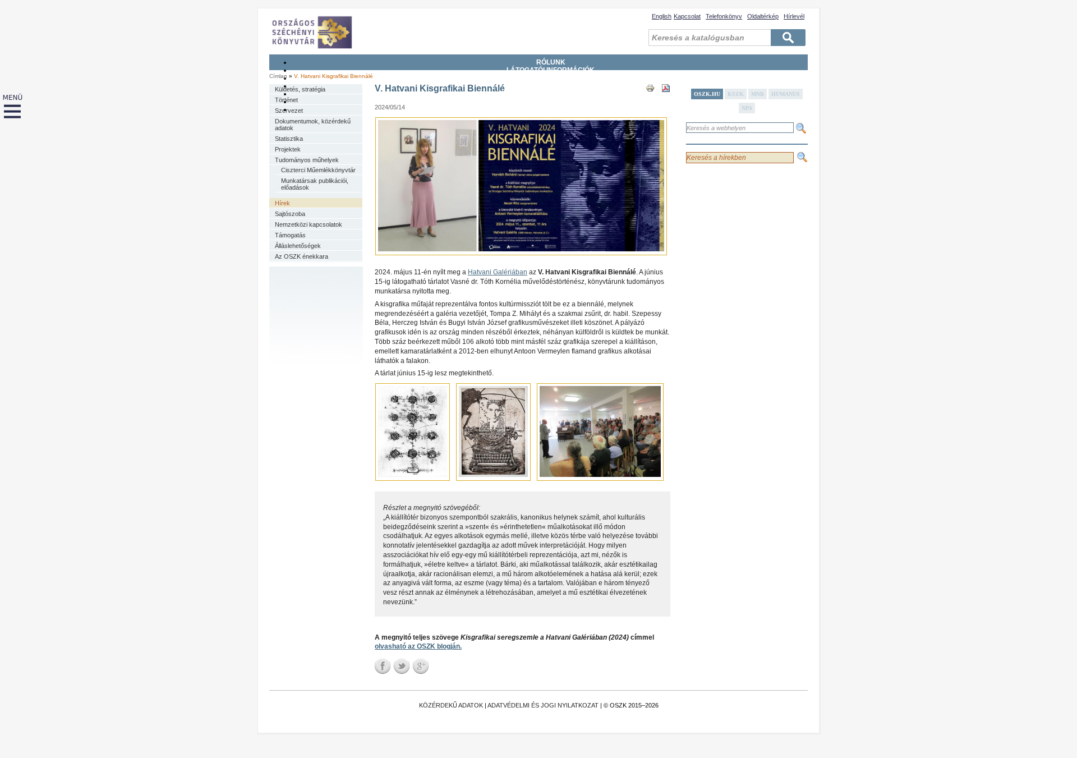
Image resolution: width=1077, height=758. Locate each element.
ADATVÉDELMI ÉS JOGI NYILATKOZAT (543, 705)
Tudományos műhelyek (307, 160)
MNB (757, 94)
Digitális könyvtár (550, 101)
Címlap (278, 76)
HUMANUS (785, 94)
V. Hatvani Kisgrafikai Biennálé (333, 76)
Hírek (282, 203)
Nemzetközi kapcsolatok (308, 224)
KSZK (736, 94)
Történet (286, 100)
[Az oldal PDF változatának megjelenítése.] (665, 98)
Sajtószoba (290, 213)
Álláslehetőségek (298, 245)
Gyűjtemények (551, 78)
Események (551, 109)
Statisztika (289, 138)
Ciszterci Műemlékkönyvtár (318, 170)
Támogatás (290, 235)
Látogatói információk (551, 70)
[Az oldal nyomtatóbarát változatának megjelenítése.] (650, 98)
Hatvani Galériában (497, 272)
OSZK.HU (707, 94)
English (661, 16)
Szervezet (289, 110)
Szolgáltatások (550, 86)
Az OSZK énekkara (301, 256)
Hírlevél (794, 16)
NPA (747, 108)
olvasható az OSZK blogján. (418, 646)
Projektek (288, 149)
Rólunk (550, 62)
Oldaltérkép (763, 16)
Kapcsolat (687, 16)
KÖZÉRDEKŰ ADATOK (451, 705)
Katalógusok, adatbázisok (550, 94)
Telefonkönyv (724, 16)
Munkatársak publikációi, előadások (314, 184)
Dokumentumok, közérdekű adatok (313, 124)
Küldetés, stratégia (300, 89)
